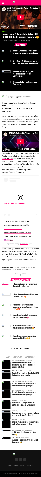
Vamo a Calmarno (16, 98)
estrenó (33, 116)
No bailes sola (8, 269)
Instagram (20, 203)
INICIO (9, 465)
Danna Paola (24, 244)
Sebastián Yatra (22, 269)
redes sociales (7, 158)
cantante (20, 153)
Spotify (21, 172)
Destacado (31, 267)
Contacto (30, 465)
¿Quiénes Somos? (19, 465)
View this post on (10, 203)
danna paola (20, 267)
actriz (13, 153)
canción (7, 116)
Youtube (25, 164)
